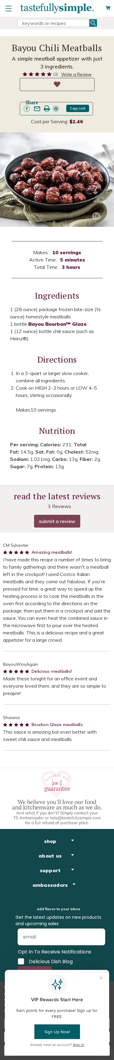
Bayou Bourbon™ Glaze (57, 324)
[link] (27, 109)
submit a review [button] (57, 521)
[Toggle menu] (8, 8)
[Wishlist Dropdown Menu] (57, 84)
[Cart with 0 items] (108, 8)
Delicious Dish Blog (51, 961)
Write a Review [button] (76, 74)
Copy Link (77, 108)
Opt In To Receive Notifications (54, 951)
